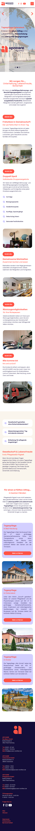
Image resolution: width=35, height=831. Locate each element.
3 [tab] (19, 67)
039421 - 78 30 (9, 766)
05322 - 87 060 (9, 747)
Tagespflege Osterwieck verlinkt (17, 39)
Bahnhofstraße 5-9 (8, 759)
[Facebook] (3, 805)
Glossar (5, 813)
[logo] (7, 3)
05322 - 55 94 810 (10, 785)
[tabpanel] (17, 39)
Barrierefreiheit (7, 823)
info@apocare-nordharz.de (13, 751)
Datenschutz (6, 821)
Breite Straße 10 (7, 741)
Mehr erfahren (17, 553)
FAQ (3, 811)
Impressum (5, 819)
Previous (3, 13)
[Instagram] (6, 805)
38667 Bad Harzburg (8, 743)
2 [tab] (17, 67)
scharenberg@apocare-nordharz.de (16, 788)
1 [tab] (15, 67)
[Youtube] (10, 805)
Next (32, 13)
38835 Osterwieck (7, 761)
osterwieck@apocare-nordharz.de (15, 770)
